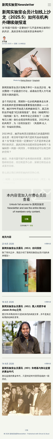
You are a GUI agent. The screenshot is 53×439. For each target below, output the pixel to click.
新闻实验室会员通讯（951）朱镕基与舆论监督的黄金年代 (26, 370)
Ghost (41, 434)
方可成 (4, 41)
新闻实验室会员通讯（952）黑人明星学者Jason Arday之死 (24, 308)
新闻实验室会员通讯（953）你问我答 (21, 248)
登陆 (31, 225)
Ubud (47, 434)
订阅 (26, 219)
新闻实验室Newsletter (18, 4)
